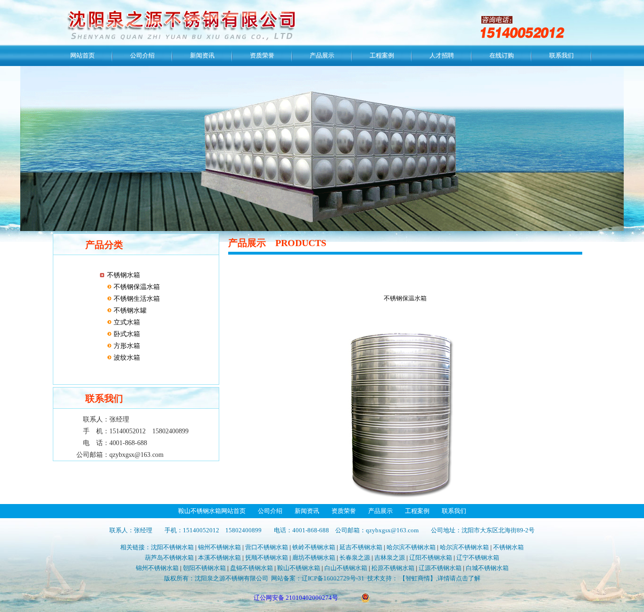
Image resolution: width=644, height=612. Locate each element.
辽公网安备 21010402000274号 (296, 597)
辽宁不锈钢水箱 (477, 557)
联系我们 (561, 55)
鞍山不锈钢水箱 (298, 567)
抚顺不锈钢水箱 (266, 557)
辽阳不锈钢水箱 (430, 557)
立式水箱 (126, 322)
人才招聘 (441, 55)
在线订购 (501, 55)
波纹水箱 (126, 357)
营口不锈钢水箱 (266, 547)
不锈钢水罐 (129, 310)
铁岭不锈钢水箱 (313, 547)
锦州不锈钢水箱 (219, 547)
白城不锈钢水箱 (487, 567)
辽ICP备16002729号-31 (333, 578)
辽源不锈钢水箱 (440, 567)
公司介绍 (142, 55)
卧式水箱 (126, 334)
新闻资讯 (202, 55)
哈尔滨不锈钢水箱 (411, 547)
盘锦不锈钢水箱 (251, 567)
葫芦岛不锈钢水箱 (169, 557)
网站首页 (82, 55)
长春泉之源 (354, 557)
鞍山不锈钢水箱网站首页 (212, 510)
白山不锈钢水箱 (345, 567)
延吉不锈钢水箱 (360, 547)
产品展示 (322, 55)
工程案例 (382, 55)
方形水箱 (126, 345)
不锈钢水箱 (123, 275)
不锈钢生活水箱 (136, 298)
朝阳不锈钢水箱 (204, 567)
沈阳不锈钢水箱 (172, 547)
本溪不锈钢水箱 (219, 557)
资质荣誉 (262, 55)
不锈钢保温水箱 (136, 286)
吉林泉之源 (389, 557)
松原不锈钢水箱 (393, 567)
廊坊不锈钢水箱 (313, 557)
